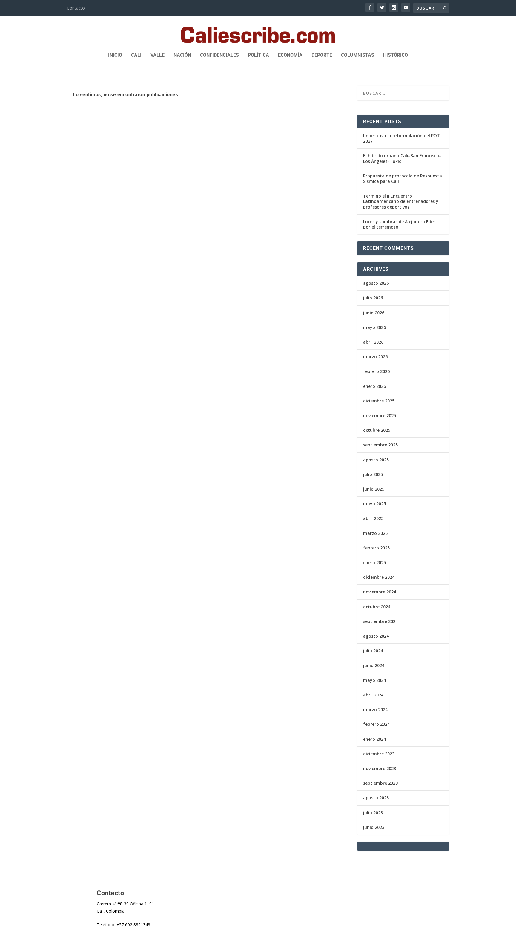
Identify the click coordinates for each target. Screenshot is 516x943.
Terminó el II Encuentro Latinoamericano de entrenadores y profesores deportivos (400, 201)
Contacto (76, 8)
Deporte (321, 55)
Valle (157, 55)
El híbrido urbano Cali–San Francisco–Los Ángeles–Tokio (402, 158)
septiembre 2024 (380, 621)
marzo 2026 (375, 356)
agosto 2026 (376, 283)
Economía (290, 55)
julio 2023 (373, 812)
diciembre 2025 (378, 401)
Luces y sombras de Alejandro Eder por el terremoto (399, 224)
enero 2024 (374, 739)
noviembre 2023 (379, 768)
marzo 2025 (375, 533)
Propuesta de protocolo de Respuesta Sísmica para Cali (402, 178)
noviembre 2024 (379, 592)
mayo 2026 (374, 327)
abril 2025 (373, 518)
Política (258, 55)
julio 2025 (373, 474)
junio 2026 (373, 313)
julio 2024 (373, 650)
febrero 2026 (376, 371)
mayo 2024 (374, 680)
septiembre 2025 (380, 445)
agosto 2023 (376, 797)
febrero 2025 (376, 548)
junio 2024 (373, 665)
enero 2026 (374, 386)
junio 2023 (373, 827)
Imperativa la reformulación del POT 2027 (401, 138)
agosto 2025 (376, 460)
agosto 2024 (376, 636)
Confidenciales (219, 55)
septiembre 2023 (380, 783)
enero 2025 (374, 562)
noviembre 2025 (379, 415)
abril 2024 (373, 695)
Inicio (115, 55)
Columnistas (357, 55)
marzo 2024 (375, 709)
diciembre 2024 (378, 577)
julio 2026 (373, 298)
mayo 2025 (374, 503)
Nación (182, 55)
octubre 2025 (376, 430)
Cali (136, 55)
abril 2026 (373, 342)
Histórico (395, 55)
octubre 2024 (376, 607)
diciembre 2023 (378, 754)
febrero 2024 (376, 724)
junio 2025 (373, 489)
